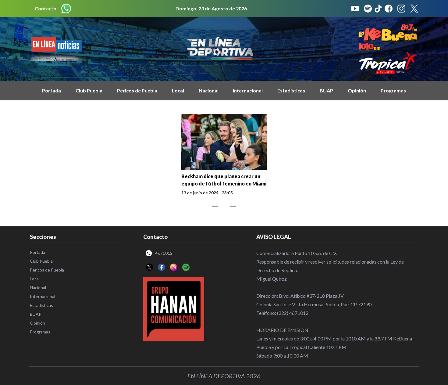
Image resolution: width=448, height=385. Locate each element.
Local (178, 90)
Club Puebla (89, 90)
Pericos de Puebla (137, 90)
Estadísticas (291, 90)
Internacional (248, 90)
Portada (51, 90)
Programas (393, 90)
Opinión (357, 90)
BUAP (326, 90)
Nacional (209, 90)
